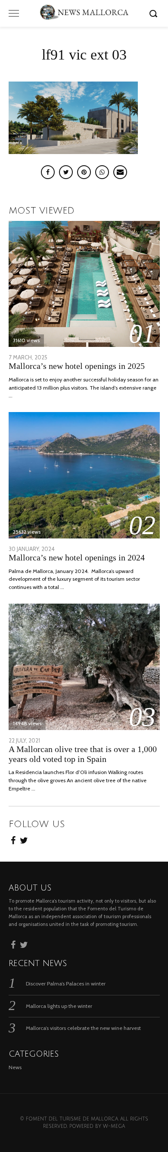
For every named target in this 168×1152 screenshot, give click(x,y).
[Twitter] (24, 839)
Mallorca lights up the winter (59, 1006)
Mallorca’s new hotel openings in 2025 (77, 366)
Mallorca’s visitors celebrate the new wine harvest (83, 1028)
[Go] (154, 13)
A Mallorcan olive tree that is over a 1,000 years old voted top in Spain (83, 754)
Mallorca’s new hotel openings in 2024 (77, 557)
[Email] (120, 172)
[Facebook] (13, 839)
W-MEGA (114, 1126)
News (15, 1067)
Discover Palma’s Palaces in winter (66, 983)
